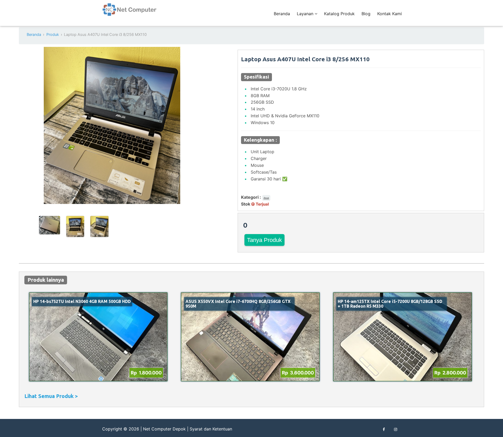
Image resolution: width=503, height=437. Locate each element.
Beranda (282, 13)
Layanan (306, 13)
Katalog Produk (339, 13)
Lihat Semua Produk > (51, 396)
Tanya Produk (264, 240)
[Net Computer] (129, 12)
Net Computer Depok (164, 429)
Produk (52, 34)
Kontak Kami (389, 13)
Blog (366, 13)
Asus (266, 197)
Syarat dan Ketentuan (211, 429)
